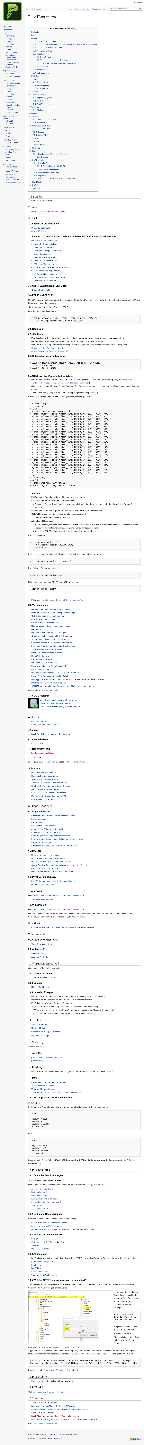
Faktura (8, 50)
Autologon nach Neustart (42, 900)
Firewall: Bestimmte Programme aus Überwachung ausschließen (60, 1409)
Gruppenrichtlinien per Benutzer (45, 1032)
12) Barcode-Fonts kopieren (43, 280)
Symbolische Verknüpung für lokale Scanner (51, 786)
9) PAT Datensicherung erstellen (45, 271)
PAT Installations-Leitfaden (12, 63)
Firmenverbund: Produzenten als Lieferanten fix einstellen (57, 839)
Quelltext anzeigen (82, 9)
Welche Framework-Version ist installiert (59, 1347)
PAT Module (10, 74)
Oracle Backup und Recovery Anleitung (48, 351)
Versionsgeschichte (99, 9)
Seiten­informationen (13, 182)
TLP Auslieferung (39, 1209)
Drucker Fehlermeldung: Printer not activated (51, 862)
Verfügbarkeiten (11, 102)
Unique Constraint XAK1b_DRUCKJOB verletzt (52, 872)
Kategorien (8, 29)
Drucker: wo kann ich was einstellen (47, 855)
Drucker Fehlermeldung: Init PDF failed (48, 858)
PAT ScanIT (9, 124)
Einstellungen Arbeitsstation (10, 59)
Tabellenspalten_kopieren (42, 1086)
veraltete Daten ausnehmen (43, 884)
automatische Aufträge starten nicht (47, 829)
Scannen (8, 100)
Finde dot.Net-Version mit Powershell (59, 1370)
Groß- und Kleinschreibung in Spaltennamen (60, 706)
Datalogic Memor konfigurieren (45, 789)
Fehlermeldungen (39, 819)
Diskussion (36, 9)
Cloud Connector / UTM (41, 944)
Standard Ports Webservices (44, 1275)
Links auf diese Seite (13, 167)
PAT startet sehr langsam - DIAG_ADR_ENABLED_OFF (56, 673)
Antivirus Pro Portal (39, 957)
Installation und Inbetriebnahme (45, 1202)
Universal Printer (38, 1028)
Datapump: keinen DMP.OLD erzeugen (48, 633)
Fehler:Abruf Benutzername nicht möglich (49, 676)
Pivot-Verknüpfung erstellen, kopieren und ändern (53, 881)
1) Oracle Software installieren (44, 244)
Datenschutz (10, 160)
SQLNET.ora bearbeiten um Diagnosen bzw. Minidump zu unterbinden (62, 686)
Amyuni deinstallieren (46, 1423)
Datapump (36, 629)
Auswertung (10, 55)
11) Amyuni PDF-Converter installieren (48, 277)
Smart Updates (35, 1046)
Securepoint (55, 968)
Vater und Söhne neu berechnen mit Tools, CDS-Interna (56, 1092)
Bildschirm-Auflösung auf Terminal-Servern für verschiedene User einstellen (65, 1419)
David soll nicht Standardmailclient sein (48, 211)
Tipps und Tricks (11, 67)
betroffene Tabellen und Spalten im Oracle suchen (53, 646)
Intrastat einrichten (39, 1271)
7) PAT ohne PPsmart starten (44, 264)
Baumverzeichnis (39, 1381)
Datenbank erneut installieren (44, 663)
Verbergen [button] (71, 28)
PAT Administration (12, 83)
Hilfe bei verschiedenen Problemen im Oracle (51, 626)
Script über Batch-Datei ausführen (46, 725)
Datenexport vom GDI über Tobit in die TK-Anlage (53, 1406)
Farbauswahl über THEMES (43, 826)
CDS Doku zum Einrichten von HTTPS (45, 1392)
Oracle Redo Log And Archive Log (46, 348)
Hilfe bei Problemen (40, 987)
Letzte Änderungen (12, 149)
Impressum (9, 157)
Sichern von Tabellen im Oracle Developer (50, 639)
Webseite (36, 1061)
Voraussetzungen (39, 1024)
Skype (7, 136)
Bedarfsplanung (38, 1192)
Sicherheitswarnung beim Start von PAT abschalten (54, 846)
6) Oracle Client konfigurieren (44, 261)
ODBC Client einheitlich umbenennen (47, 616)
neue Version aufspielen (42, 1261)
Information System (12, 105)
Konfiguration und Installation (44, 1199)
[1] (33, 389)
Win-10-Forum (77, 917)
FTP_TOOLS (37, 743)
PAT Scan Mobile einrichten (43, 772)
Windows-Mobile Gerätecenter (44, 779)
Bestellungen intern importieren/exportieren (50, 836)
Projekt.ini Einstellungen (42, 842)
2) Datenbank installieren (42, 247)
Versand (8, 97)
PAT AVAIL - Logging (40, 656)
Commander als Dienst (41, 201)
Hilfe (7, 155)
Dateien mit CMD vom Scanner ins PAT (48, 796)
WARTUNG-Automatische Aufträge (46, 653)
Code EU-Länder (38, 721)
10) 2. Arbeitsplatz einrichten (44, 274)
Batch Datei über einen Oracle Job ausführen (51, 734)
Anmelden (138, 2)
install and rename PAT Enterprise (46, 1226)
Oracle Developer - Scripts (43, 619)
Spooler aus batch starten (42, 1413)
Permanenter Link (12, 180)
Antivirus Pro (37, 953)
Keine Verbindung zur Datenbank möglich (49, 666)
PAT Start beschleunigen (42, 659)
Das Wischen (37, 1268)
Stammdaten (10, 36)
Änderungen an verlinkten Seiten (11, 171)
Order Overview (38, 1242)
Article (34, 1245)
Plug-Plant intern (11, 143)
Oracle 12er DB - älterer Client (44, 623)
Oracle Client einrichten (41, 290)
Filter (33, 1239)
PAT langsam (37, 822)
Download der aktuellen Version (46, 1057)
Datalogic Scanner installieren (44, 776)
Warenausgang (11, 52)
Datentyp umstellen (40, 679)
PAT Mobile (9, 121)
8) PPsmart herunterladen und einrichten (49, 267)
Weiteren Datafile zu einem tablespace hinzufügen (53, 612)
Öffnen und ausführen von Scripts (55, 703)
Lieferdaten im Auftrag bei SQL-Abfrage (49, 1082)
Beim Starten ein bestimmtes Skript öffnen (58, 700)
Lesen (70, 9)
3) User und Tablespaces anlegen (46, 250)
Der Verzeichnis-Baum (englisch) (45, 1229)
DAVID (8, 133)
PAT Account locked (40, 669)
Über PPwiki (42, 1438)
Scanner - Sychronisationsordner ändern (49, 782)
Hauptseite (8, 27)
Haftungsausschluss (55, 1438)
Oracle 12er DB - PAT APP (43, 799)
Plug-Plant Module (12, 76)
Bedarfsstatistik (38, 1195)
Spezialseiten (10, 174)
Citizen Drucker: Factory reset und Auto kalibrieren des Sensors (59, 865)
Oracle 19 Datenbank (40, 228)
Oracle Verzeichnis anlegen (43, 636)
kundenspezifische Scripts (42, 753)
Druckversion (10, 177)
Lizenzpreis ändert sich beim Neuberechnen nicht (53, 816)
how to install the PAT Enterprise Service (49, 1223)
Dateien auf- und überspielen (44, 240)
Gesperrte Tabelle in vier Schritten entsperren (51, 643)
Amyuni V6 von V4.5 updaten (44, 1403)
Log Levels (36, 1265)
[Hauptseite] (12, 11)
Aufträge (8, 39)
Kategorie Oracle (48, 690)
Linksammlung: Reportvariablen (45, 832)
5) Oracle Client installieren (43, 257)
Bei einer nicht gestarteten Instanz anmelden (51, 609)
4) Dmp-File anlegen (40, 254)
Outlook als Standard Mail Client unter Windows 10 (61, 895)
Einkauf (8, 41)
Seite (28, 9)
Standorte (35, 1205)
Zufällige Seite (10, 152)
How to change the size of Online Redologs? (61, 600)
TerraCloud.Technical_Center (44, 978)
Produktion (9, 44)
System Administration (10, 109)
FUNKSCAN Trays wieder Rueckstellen (48, 793)
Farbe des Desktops (40, 1035)
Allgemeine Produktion (41, 1189)
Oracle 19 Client (38, 231)
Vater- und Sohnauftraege (42, 1089)
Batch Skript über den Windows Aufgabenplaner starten (56, 1416)
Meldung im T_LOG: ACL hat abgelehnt (48, 683)
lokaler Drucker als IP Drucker (44, 868)
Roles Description (39, 1249)
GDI (6, 131)
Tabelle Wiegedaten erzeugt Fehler (47, 649)
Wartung (8, 47)
